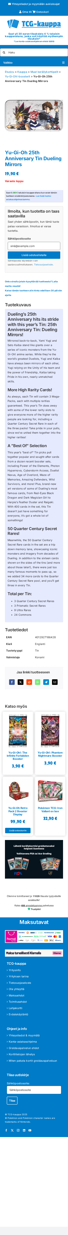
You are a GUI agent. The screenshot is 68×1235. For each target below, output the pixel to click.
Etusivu (9, 71)
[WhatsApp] (37, 682)
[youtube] (30, 1130)
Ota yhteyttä (16, 989)
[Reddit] (29, 682)
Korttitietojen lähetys (22, 1054)
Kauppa (22, 71)
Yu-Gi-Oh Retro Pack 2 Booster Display (18, 811)
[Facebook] (12, 682)
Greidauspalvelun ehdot (24, 1048)
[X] (20, 682)
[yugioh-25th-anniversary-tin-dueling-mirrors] (34, 116)
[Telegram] (46, 682)
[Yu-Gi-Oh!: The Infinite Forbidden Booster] (18, 730)
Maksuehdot (16, 995)
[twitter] (12, 1130)
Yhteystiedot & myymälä (24, 1035)
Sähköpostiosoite (19, 238)
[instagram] (18, 1130)
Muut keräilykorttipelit (44, 71)
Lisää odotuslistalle (34, 255)
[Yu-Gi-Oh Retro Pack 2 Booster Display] (18, 790)
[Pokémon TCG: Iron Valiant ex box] (50, 790)
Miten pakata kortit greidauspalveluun (33, 1060)
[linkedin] (24, 1130)
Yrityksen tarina (19, 976)
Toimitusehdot (18, 1001)
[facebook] (6, 1130)
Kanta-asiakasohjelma (23, 1041)
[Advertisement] (34, 1182)
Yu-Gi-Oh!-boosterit (17, 76)
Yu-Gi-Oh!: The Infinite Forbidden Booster (18, 755)
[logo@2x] (34, 18)
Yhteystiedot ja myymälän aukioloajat (35, 4)
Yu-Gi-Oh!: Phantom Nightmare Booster (50, 754)
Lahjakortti (15, 1008)
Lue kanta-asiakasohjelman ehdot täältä (34, 41)
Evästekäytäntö (18, 1014)
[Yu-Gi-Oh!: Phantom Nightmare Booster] (50, 730)
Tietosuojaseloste (43, 264)
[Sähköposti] (54, 682)
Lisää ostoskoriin (18, 830)
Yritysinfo (15, 970)
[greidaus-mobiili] (34, 841)
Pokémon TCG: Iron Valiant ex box (50, 809)
